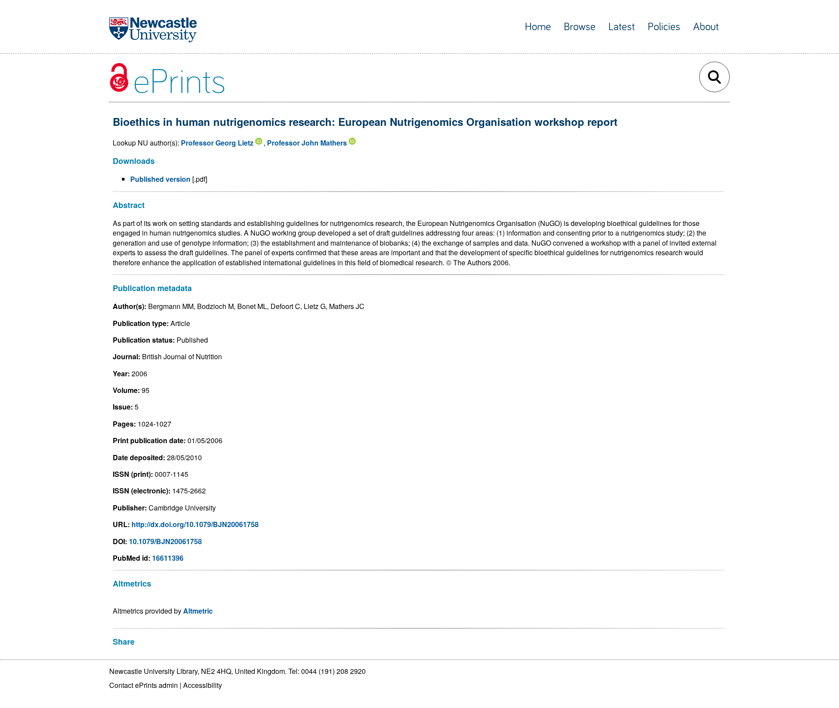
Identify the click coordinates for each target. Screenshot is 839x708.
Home (538, 26)
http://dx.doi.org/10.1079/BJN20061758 (195, 524)
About (706, 26)
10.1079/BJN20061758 (165, 541)
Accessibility (202, 685)
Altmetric (198, 611)
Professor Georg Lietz (217, 143)
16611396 (168, 558)
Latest (621, 26)
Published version (160, 179)
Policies (664, 26)
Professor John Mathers (307, 143)
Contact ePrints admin (143, 685)
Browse (580, 26)
